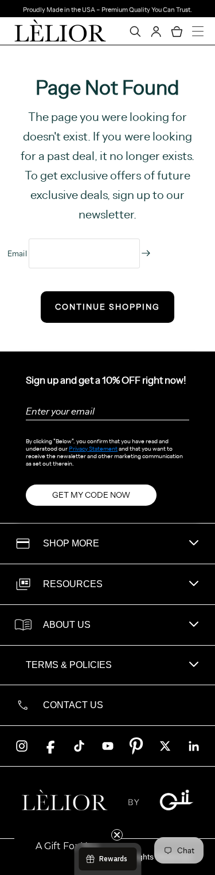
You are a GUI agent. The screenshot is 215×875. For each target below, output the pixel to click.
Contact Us (73, 705)
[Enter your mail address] (146, 253)
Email (18, 253)
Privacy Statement (93, 448)
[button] (67, 846)
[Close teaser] (117, 835)
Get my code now (91, 495)
